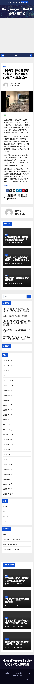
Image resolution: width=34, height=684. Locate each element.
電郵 (27, 680)
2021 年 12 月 (8, 435)
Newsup (26, 673)
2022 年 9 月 (7, 390)
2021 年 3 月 (7, 479)
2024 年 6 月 (8, 361)
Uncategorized (8, 517)
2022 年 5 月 (7, 410)
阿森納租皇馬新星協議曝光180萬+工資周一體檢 (11, 197)
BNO (5, 507)
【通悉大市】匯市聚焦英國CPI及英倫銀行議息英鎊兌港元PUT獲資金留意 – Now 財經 (17, 323)
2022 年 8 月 (7, 395)
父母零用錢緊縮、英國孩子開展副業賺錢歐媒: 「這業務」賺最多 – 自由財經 (17, 239)
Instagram (21, 680)
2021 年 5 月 (7, 469)
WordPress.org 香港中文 (12, 549)
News (5, 512)
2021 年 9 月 (7, 449)
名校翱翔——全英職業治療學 (22, 196)
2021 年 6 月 (7, 464)
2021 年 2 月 (7, 484)
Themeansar (16, 675)
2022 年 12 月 (8, 375)
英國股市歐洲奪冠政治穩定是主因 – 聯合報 (16, 642)
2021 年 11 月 (8, 440)
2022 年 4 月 (8, 415)
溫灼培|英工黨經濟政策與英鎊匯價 (17, 279)
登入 (4, 535)
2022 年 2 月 (7, 425)
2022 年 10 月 (8, 385)
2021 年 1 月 (7, 489)
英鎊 (5, 66)
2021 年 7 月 (7, 459)
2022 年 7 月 (7, 400)
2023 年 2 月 (7, 366)
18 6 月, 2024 (11, 584)
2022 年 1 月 (7, 430)
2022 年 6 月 (7, 405)
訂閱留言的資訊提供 (10, 544)
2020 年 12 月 (8, 494)
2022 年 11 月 (8, 380)
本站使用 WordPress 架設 (11, 673)
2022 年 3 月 (7, 420)
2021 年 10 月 (8, 445)
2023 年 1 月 (7, 370)
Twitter (15, 680)
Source (7, 185)
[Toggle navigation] (16, 55)
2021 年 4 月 (7, 474)
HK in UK (17, 83)
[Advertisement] (17, 36)
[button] (28, 55)
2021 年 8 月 (7, 454)
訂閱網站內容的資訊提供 (11, 539)
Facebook (9, 680)
